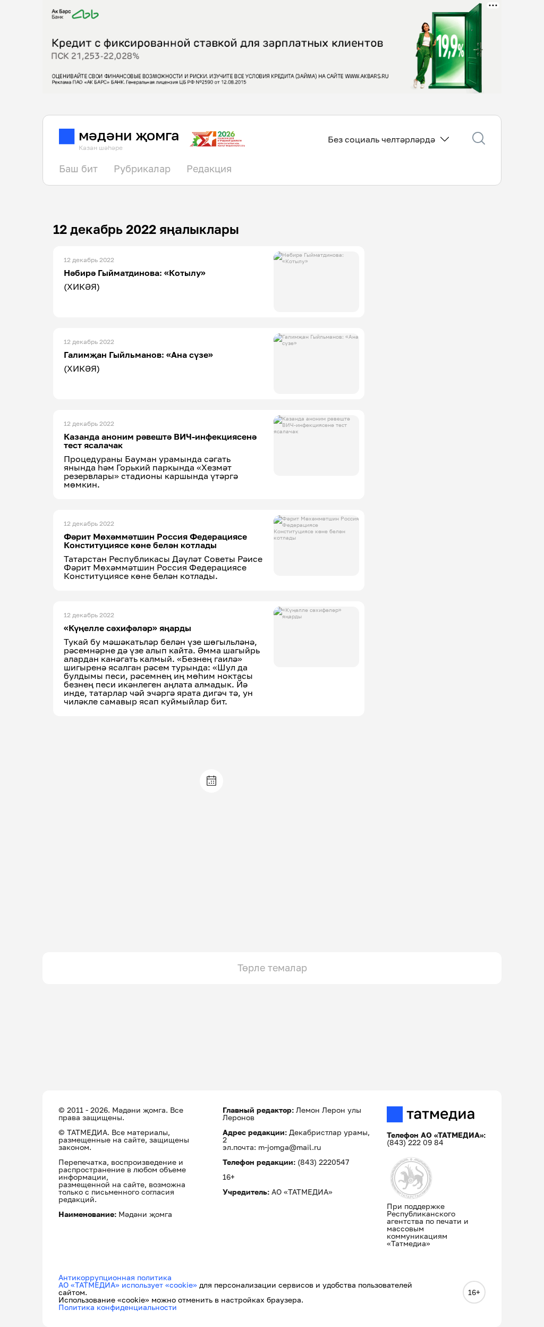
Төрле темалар (272, 967)
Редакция (209, 168)
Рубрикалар (142, 168)
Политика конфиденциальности (117, 1307)
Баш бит (78, 168)
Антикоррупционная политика (115, 1277)
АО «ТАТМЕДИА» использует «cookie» (127, 1284)
